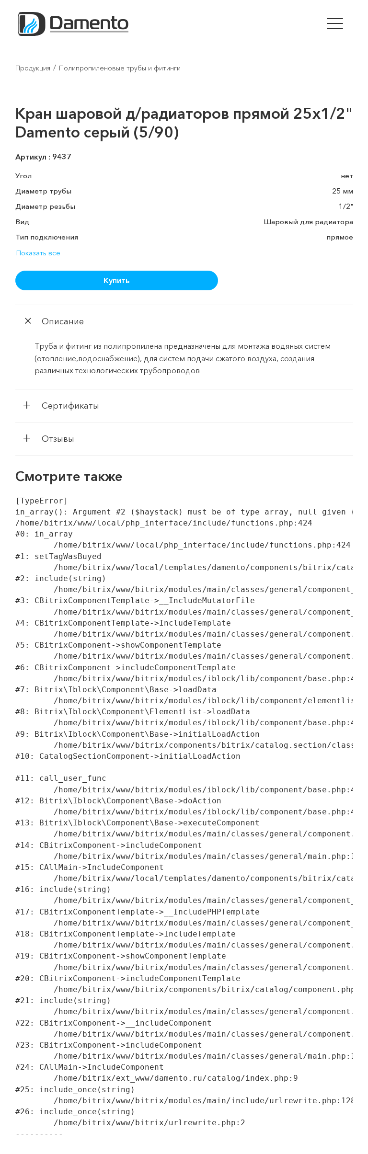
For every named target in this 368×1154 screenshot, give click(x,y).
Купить (116, 280)
